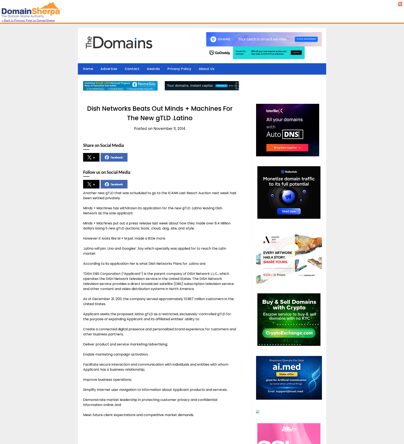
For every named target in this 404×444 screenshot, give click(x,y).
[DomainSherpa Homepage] (31, 16)
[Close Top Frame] (400, 5)
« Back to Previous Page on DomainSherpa (28, 20)
